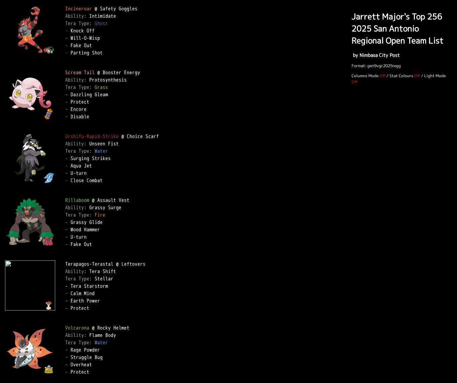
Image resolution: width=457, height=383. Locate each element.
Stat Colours (401, 76)
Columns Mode (365, 76)
